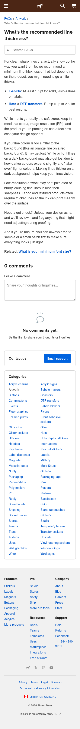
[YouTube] (51, 667)
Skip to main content (3, 3)
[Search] (62, 6)
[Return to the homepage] (40, 6)
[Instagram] (43, 667)
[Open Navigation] (6, 6)
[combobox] (40, 49)
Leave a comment (17, 276)
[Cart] (74, 6)
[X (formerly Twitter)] (36, 667)
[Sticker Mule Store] (28, 667)
